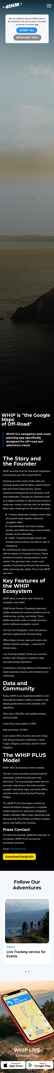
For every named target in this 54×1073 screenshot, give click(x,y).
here (36, 24)
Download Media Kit (19, 856)
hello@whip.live (18, 849)
